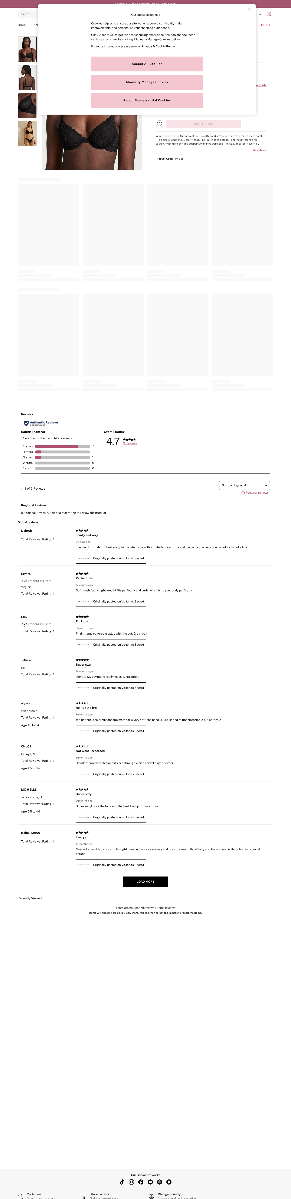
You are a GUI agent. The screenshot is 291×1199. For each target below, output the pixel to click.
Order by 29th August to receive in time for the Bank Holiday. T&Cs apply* (145, 3)
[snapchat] (169, 1182)
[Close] (249, 9)
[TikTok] (122, 1182)
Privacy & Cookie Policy (158, 46)
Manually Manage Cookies (147, 82)
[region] (147, 59)
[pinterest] (159, 1182)
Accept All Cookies (147, 63)
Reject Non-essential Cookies (147, 100)
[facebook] (141, 1182)
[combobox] (248, 485)
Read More (260, 150)
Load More (145, 881)
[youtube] (150, 1182)
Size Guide (259, 85)
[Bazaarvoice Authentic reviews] (41, 423)
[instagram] (131, 1182)
